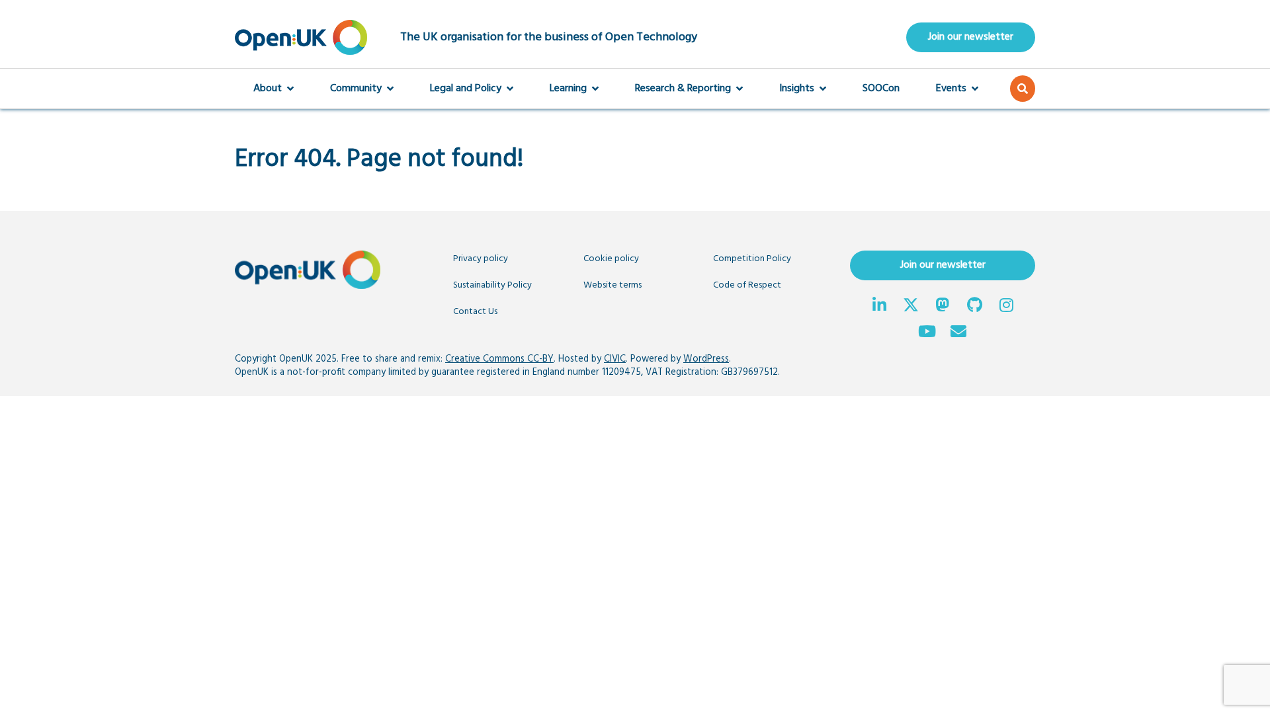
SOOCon (881, 88)
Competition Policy (752, 258)
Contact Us (475, 311)
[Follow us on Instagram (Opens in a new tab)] (1006, 307)
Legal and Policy (465, 89)
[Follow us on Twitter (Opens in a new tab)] (911, 307)
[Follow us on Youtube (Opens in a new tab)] (927, 333)
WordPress (706, 359)
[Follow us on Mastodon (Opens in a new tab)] (942, 307)
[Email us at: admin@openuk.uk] (958, 333)
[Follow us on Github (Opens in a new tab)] (974, 307)
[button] (1022, 88)
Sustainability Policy (492, 285)
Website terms (612, 285)
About (267, 89)
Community (356, 89)
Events (951, 89)
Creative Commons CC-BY (499, 359)
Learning (568, 89)
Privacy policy (480, 258)
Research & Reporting (683, 89)
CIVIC (615, 359)
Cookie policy (611, 258)
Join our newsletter (970, 37)
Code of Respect (747, 285)
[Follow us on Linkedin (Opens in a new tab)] (879, 307)
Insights (796, 89)
